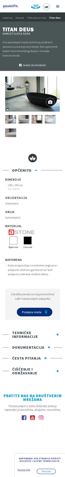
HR (46, 7)
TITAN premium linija (36, 18)
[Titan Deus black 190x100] (32, 93)
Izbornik (57, 6)
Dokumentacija (28, 347)
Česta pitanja (26, 358)
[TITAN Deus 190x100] (10, 119)
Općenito (22, 170)
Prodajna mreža (31, 312)
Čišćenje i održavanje (24, 371)
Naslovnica (8, 18)
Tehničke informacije (25, 334)
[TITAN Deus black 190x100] (37, 119)
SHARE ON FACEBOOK (34, 65)
